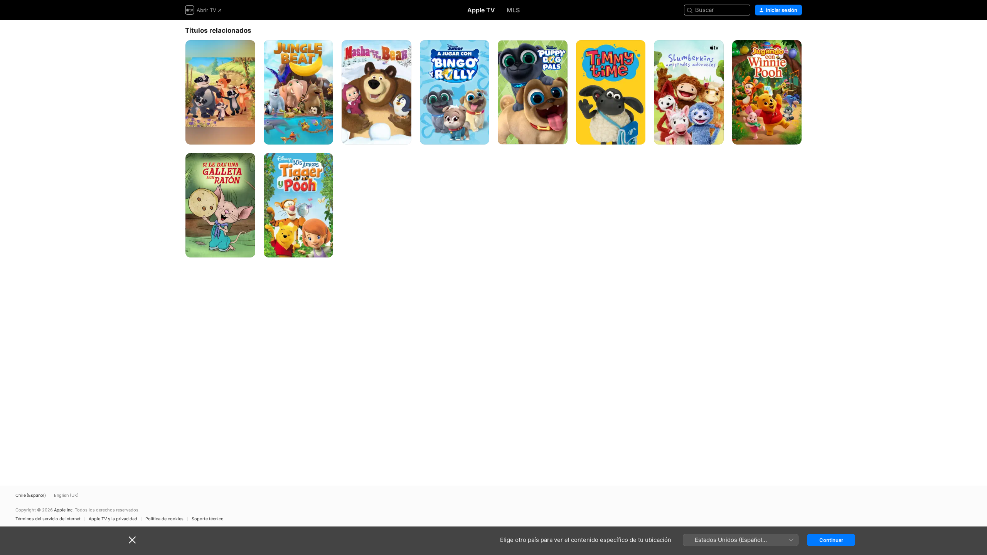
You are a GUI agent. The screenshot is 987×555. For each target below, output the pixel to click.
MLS (513, 10)
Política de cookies (164, 519)
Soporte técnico (208, 519)
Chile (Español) (30, 495)
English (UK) (66, 495)
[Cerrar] (132, 539)
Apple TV (481, 10)
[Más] (246, 136)
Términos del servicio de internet (48, 519)
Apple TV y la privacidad (113, 519)
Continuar (831, 540)
